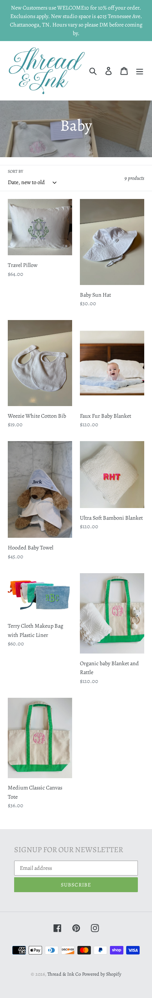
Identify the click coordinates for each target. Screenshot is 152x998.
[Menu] (139, 71)
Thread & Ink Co (64, 974)
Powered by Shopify (101, 974)
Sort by (15, 171)
